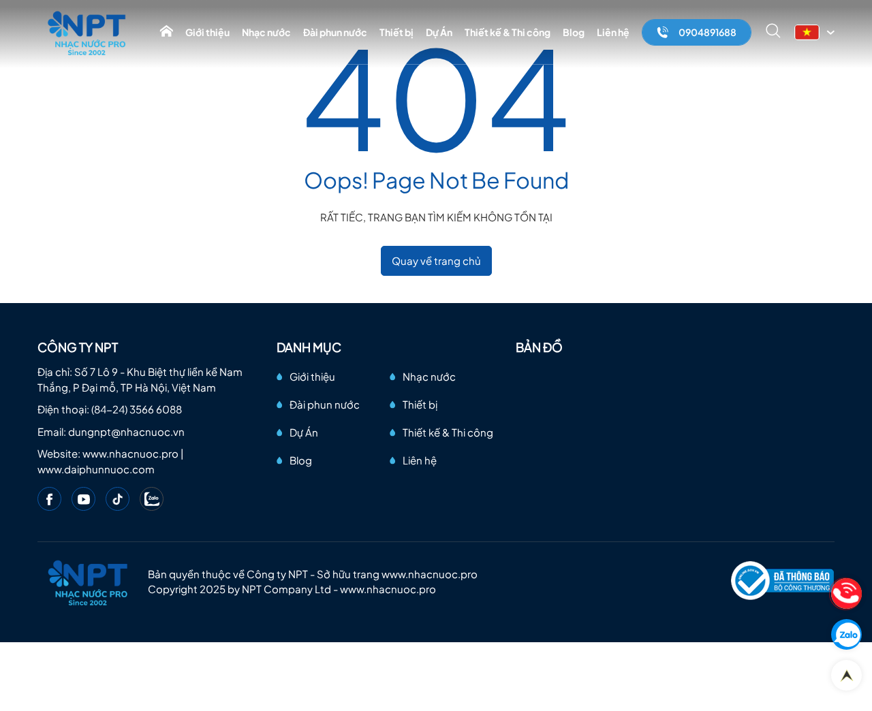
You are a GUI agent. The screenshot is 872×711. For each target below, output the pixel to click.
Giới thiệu (207, 32)
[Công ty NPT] (87, 32)
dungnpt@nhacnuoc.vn (126, 431)
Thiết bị (396, 32)
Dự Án (439, 32)
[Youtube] (83, 499)
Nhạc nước (266, 32)
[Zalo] (152, 499)
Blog (574, 32)
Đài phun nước (335, 32)
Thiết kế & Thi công (507, 32)
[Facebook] (49, 499)
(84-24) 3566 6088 (136, 408)
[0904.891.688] (846, 593)
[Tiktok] (117, 499)
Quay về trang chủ (436, 260)
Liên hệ (613, 32)
